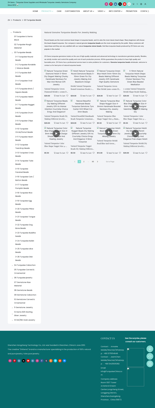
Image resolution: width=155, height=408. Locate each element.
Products (17, 20)
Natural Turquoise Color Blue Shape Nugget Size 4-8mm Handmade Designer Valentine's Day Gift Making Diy (134, 117)
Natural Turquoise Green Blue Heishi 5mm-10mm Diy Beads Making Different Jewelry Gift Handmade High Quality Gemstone (108, 87)
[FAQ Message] (149, 363)
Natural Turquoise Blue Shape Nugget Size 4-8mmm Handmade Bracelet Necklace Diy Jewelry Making (109, 117)
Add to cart (60, 96)
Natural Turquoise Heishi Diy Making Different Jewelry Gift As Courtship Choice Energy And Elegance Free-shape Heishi (135, 145)
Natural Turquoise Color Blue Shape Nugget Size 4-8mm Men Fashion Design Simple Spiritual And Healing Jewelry (56, 145)
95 (93, 161)
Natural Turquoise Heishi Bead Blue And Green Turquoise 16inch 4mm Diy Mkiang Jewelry (108, 142)
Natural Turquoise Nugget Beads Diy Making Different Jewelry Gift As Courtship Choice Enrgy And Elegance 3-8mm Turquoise (82, 147)
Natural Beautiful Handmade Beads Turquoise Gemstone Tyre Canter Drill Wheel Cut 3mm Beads (82, 117)
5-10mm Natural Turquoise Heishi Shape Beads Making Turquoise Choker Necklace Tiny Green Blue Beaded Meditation (134, 90)
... (88, 161)
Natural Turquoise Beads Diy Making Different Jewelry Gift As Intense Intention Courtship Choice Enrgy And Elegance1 (56, 117)
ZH (9, 20)
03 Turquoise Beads (32, 20)
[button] (148, 11)
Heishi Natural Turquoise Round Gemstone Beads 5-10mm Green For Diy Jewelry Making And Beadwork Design (82, 87)
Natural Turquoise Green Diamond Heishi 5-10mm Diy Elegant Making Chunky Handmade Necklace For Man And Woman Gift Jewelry (56, 90)
